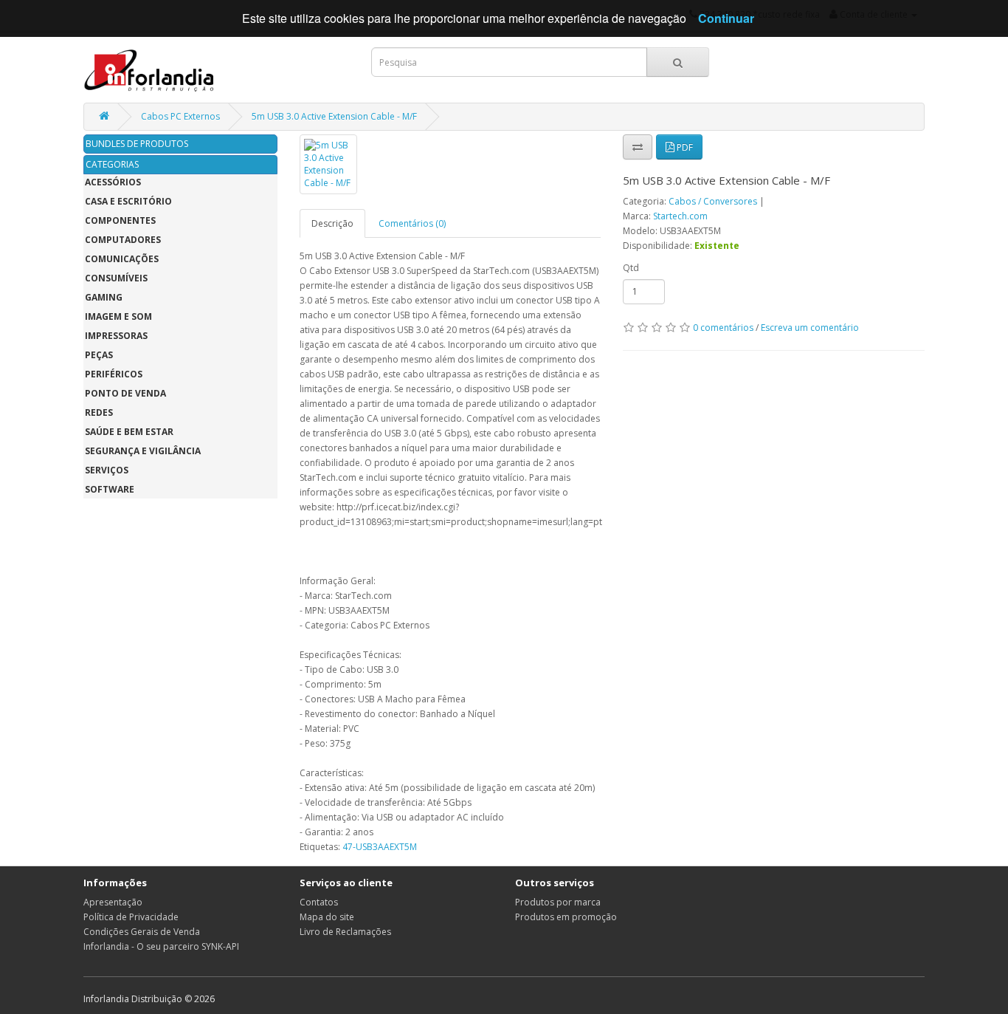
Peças (99, 355)
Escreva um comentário (810, 327)
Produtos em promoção (566, 917)
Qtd (631, 267)
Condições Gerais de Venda (141, 931)
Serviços (106, 470)
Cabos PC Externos (180, 116)
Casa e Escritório (128, 201)
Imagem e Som (118, 316)
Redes (99, 412)
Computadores (123, 239)
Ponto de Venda (125, 393)
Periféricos (113, 374)
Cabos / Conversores (713, 201)
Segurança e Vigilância (143, 451)
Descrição (332, 223)
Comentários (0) (412, 223)
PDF (683, 147)
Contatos (319, 902)
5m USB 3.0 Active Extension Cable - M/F (334, 116)
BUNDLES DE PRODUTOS (137, 143)
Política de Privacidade (131, 917)
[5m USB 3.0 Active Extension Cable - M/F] (328, 164)
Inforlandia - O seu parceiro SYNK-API (161, 946)
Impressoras (116, 335)
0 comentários (723, 327)
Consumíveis (116, 278)
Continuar (726, 18)
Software (109, 489)
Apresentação (112, 902)
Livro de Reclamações (345, 931)
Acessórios (113, 182)
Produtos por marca (558, 902)
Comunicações (122, 259)
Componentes (120, 220)
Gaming (103, 297)
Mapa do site (327, 917)
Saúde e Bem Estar (129, 431)
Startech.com (680, 216)
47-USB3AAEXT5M (379, 846)
